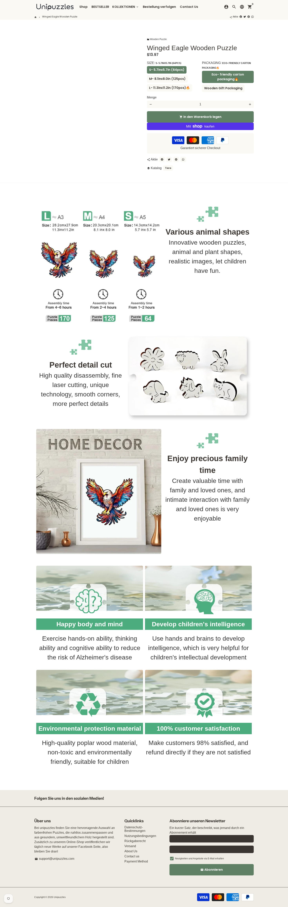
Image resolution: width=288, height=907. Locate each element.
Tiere (168, 168)
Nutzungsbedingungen (140, 836)
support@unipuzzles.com (54, 859)
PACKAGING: (226, 65)
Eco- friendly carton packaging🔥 (228, 76)
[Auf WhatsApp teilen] (252, 16)
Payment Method (136, 861)
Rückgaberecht (135, 841)
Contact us (131, 856)
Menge (152, 97)
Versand (130, 846)
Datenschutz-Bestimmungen (134, 829)
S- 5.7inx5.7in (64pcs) (166, 69)
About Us (130, 851)
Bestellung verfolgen (159, 7)
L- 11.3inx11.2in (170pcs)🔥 (169, 88)
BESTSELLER (100, 7)
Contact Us (189, 7)
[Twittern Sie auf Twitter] (245, 16)
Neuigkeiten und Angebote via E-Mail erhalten (199, 858)
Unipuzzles (60, 897)
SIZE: (164, 63)
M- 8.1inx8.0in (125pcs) (167, 78)
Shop (83, 7)
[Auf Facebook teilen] (241, 16)
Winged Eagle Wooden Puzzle (59, 16)
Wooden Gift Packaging (223, 88)
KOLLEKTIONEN (125, 7)
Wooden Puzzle (157, 39)
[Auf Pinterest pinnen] (248, 16)
